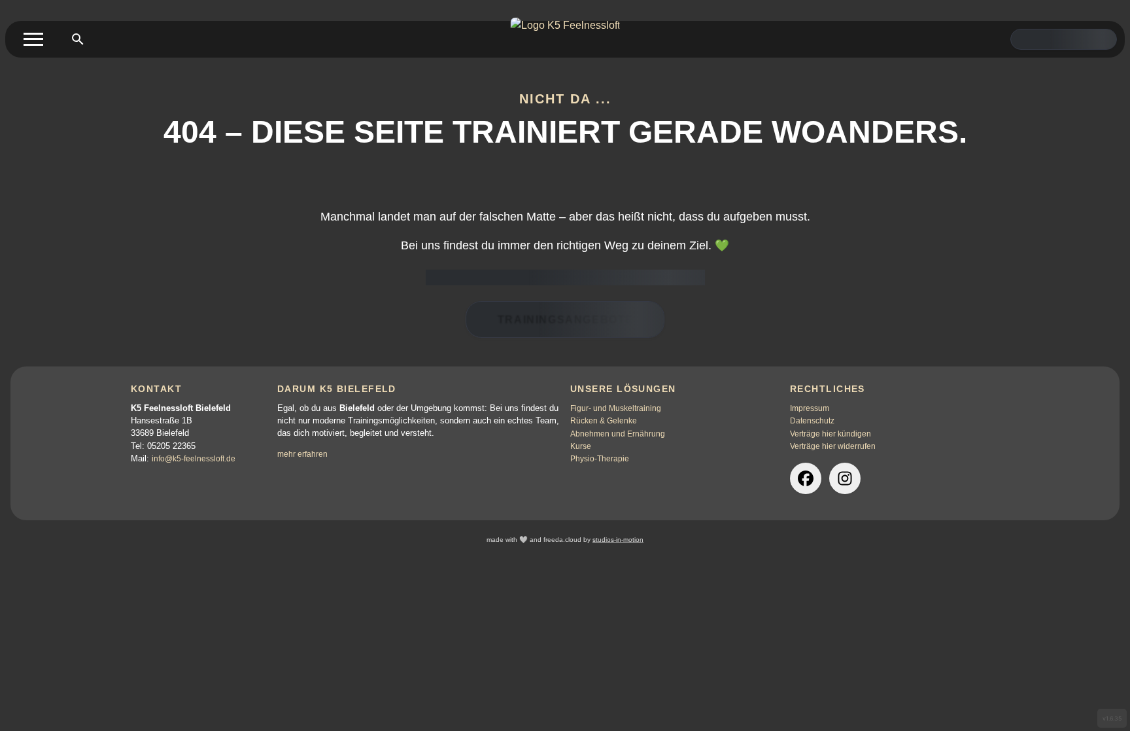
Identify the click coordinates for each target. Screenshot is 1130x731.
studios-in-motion (617, 539)
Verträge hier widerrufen (833, 446)
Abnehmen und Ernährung (617, 434)
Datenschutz (812, 421)
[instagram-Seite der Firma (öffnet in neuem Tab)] (845, 478)
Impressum (809, 408)
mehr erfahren (302, 454)
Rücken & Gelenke (603, 421)
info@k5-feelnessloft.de (193, 459)
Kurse (580, 446)
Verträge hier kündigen (830, 434)
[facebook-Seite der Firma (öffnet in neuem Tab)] (805, 478)
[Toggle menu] (33, 39)
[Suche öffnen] (77, 39)
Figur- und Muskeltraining (615, 408)
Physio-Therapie (599, 459)
